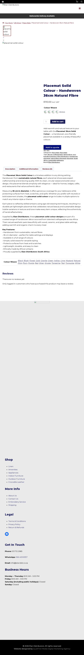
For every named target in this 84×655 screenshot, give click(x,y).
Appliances (13, 473)
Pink (20, 263)
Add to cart (57, 121)
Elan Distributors (63, 156)
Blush (26, 261)
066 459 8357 (21, 557)
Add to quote (52, 147)
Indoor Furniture (15, 476)
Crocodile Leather (16, 482)
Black (20, 261)
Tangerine (55, 263)
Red (36, 263)
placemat (70, 158)
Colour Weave (50, 108)
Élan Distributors (54, 162)
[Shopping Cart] (78, 2)
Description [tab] (10, 169)
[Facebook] (3, 1)
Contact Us (13, 499)
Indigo (57, 261)
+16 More (62, 112)
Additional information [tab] (28, 169)
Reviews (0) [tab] (47, 169)
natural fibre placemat (58, 158)
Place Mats (55, 152)
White (77, 263)
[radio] (45, 111)
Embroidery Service (17, 502)
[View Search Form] (81, 2)
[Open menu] (80, 8)
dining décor (67, 154)
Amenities (13, 470)
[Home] (3, 23)
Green (50, 261)
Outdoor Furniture (16, 479)
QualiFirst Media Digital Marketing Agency (51, 649)
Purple (31, 263)
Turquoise (69, 263)
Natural (77, 261)
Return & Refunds (16, 527)
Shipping (12, 505)
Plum (25, 263)
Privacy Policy (14, 524)
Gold (38, 261)
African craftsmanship (55, 154)
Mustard (69, 261)
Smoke (48, 263)
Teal (63, 263)
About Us (12, 496)
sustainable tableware (56, 160)
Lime (62, 261)
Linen (10, 466)
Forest (32, 261)
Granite (44, 261)
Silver (41, 263)
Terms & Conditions (17, 521)
